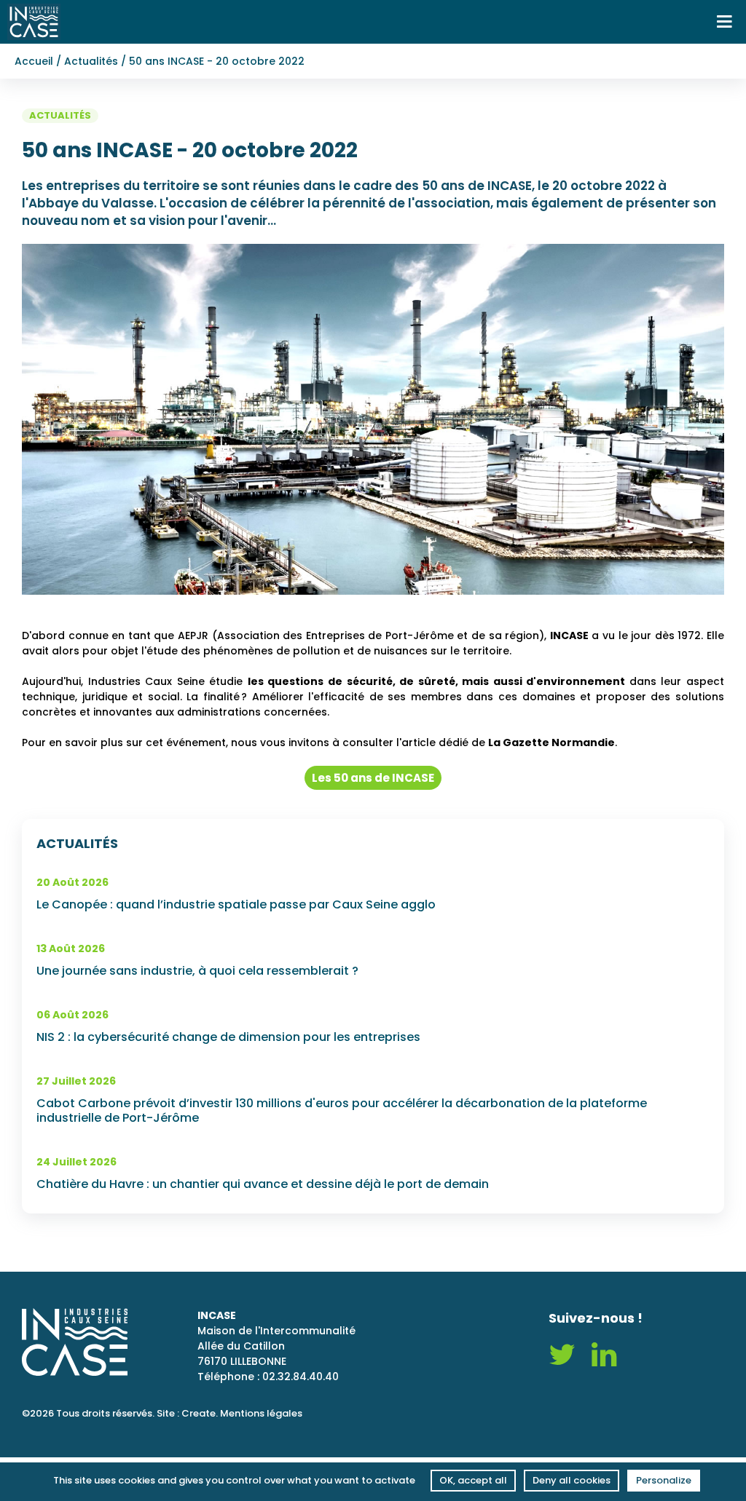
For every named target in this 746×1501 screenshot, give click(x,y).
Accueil (34, 61)
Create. (199, 1413)
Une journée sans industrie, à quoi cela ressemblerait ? (197, 971)
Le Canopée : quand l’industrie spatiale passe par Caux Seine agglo (236, 905)
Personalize (663, 1480)
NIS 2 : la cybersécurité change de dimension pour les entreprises (228, 1037)
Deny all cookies (571, 1480)
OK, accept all (473, 1480)
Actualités (91, 61)
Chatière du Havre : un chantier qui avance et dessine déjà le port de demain (262, 1184)
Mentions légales (261, 1413)
